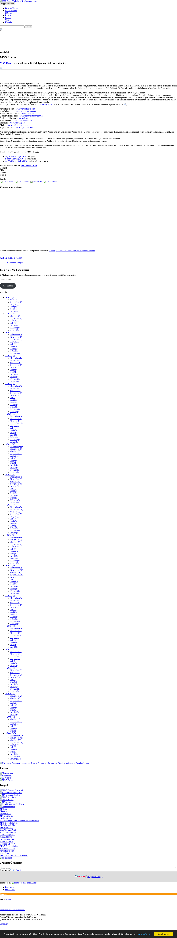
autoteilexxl (4, 853)
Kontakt (8, 22)
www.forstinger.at (17, 123)
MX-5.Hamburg (6, 816)
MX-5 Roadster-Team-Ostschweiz (14, 855)
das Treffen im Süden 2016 (16, 161)
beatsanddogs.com (7, 834)
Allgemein (8, 899)
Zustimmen (163, 934)
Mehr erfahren (144, 934)
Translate (19, 870)
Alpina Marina (6, 837)
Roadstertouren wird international (12, 910)
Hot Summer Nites (7, 848)
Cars (7, 20)
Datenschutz (10, 889)
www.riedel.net (28, 113)
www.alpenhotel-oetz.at (25, 127)
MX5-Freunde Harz (8, 825)
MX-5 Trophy (11, 10)
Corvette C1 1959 (7, 844)
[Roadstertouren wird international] (3, 905)
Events (8, 17)
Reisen (8, 15)
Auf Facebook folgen (11, 257)
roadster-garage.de (7, 818)
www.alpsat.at (24, 118)
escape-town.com (7, 839)
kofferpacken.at (6, 841)
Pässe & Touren (11, 8)
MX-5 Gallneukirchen (9, 846)
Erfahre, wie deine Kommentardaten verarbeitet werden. (72, 251)
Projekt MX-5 (5, 813)
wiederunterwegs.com (9, 832)
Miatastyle (4, 811)
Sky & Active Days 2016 (15, 156)
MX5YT (8, 13)
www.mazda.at (46, 104)
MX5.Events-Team (29, 165)
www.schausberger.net (26, 111)
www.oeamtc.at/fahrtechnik (31, 116)
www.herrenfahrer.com (25, 109)
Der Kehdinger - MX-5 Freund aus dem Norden (19, 820)
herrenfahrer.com (7, 851)
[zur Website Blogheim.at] (94, 876)
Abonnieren (8, 286)
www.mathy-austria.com (17, 125)
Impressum (9, 887)
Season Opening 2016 (14, 159)
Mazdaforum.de (6, 827)
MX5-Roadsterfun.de (8, 823)
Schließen (4, 924)
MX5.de (3, 809)
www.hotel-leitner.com (22, 120)
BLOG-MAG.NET (8, 830)
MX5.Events (6, 63)
